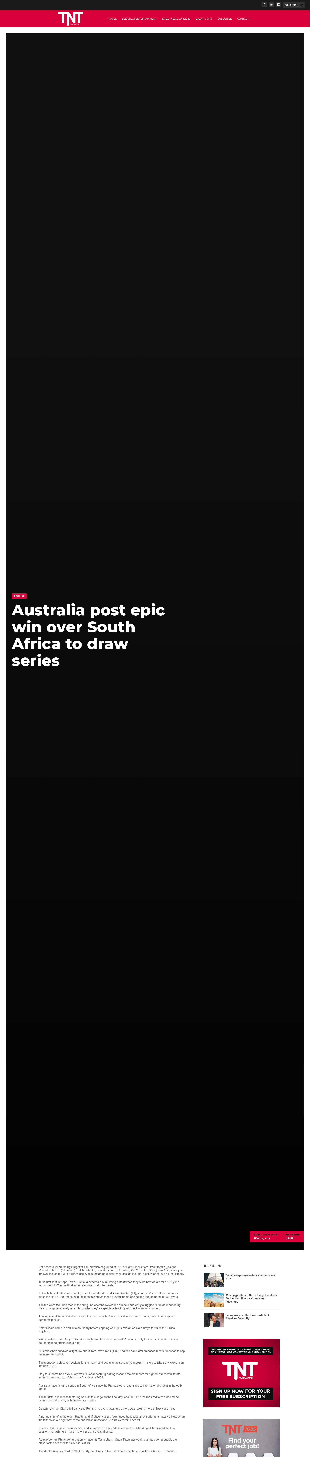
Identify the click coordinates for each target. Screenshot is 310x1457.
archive (19, 596)
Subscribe (225, 18)
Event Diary (204, 18)
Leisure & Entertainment (139, 18)
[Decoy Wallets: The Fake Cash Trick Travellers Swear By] (214, 1320)
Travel (112, 18)
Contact (243, 18)
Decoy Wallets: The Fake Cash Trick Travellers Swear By (247, 1316)
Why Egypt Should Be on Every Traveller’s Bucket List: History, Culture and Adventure (251, 1298)
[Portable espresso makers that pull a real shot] (214, 1280)
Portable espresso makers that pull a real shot (251, 1276)
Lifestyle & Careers (176, 18)
